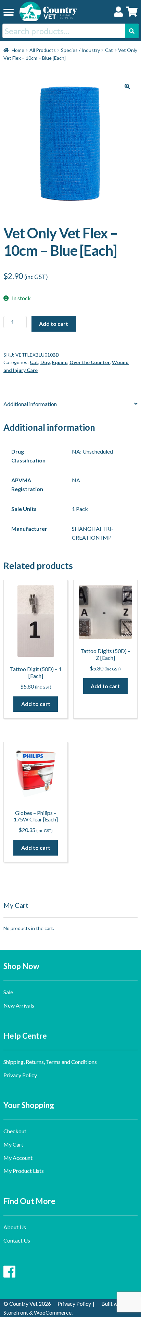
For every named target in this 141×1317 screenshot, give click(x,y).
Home (18, 50)
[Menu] (8, 11)
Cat (109, 50)
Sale (8, 992)
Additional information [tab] (30, 404)
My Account (18, 1157)
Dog (45, 362)
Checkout (14, 1131)
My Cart (13, 1144)
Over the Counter (89, 362)
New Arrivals (18, 1005)
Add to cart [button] (35, 704)
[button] (127, 86)
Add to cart (53, 323)
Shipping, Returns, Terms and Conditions (50, 1061)
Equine (59, 362)
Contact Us (16, 1240)
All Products (42, 50)
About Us (14, 1227)
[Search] (132, 31)
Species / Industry (80, 50)
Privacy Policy (20, 1075)
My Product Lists (23, 1170)
